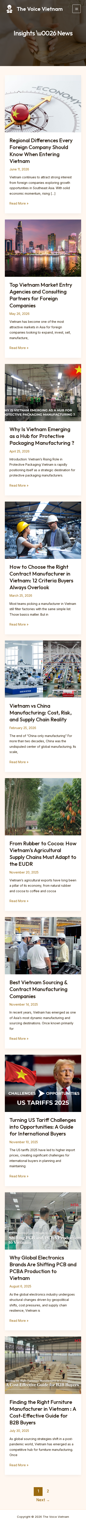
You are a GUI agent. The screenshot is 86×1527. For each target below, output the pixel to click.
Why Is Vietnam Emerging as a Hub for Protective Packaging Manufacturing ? (41, 436)
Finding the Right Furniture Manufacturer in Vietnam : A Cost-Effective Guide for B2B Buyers (42, 1412)
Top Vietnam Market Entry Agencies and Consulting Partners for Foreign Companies (40, 295)
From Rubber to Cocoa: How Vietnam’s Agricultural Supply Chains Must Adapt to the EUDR (43, 853)
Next (43, 1499)
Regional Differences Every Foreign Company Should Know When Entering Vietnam (41, 150)
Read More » (18, 203)
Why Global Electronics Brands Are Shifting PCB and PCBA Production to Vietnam (43, 1267)
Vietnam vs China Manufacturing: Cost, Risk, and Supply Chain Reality (40, 712)
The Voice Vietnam (40, 9)
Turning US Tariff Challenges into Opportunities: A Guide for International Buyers (42, 1127)
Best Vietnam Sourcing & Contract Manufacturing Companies (38, 989)
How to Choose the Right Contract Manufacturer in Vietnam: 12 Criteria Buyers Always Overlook (41, 577)
